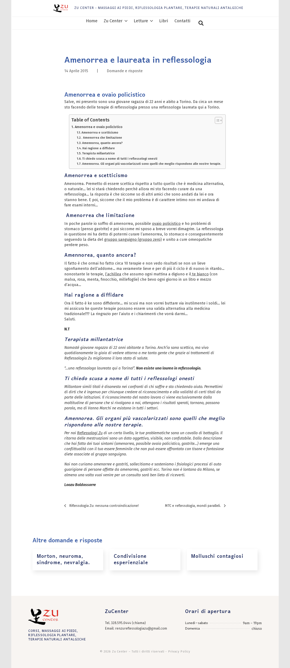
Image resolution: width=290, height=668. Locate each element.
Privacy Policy (179, 651)
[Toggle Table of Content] (216, 120)
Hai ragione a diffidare (98, 148)
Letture (141, 21)
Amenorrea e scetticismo (100, 132)
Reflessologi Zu (90, 433)
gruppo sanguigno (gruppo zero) (133, 239)
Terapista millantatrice (98, 153)
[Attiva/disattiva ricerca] (201, 23)
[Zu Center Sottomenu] (126, 21)
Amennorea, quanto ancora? (102, 143)
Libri (163, 21)
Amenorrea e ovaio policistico (98, 127)
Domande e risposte (125, 71)
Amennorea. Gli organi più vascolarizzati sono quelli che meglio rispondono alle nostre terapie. (151, 164)
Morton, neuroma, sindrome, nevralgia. (63, 559)
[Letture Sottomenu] (151, 21)
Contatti (182, 21)
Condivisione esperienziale (131, 559)
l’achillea (113, 274)
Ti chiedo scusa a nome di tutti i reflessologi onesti (119, 159)
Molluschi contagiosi (217, 556)
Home (91, 21)
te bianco (200, 274)
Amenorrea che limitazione (102, 138)
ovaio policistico (166, 223)
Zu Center (113, 21)
